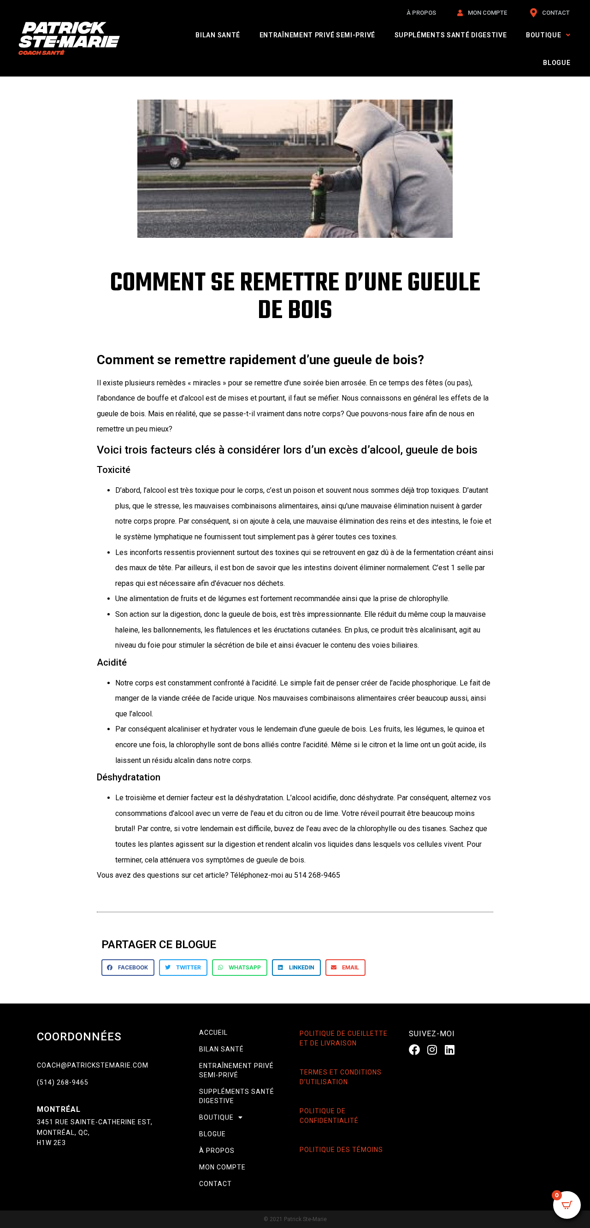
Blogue (556, 62)
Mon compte (222, 1167)
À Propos (217, 1150)
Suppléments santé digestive (451, 35)
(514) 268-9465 (62, 1082)
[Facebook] (414, 1049)
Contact (215, 1183)
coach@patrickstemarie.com (92, 1065)
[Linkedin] (450, 1049)
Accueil (213, 1032)
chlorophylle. (429, 598)
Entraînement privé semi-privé (317, 35)
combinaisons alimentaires (353, 698)
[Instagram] (432, 1049)
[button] (127, 967)
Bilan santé (217, 35)
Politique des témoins (341, 1149)
